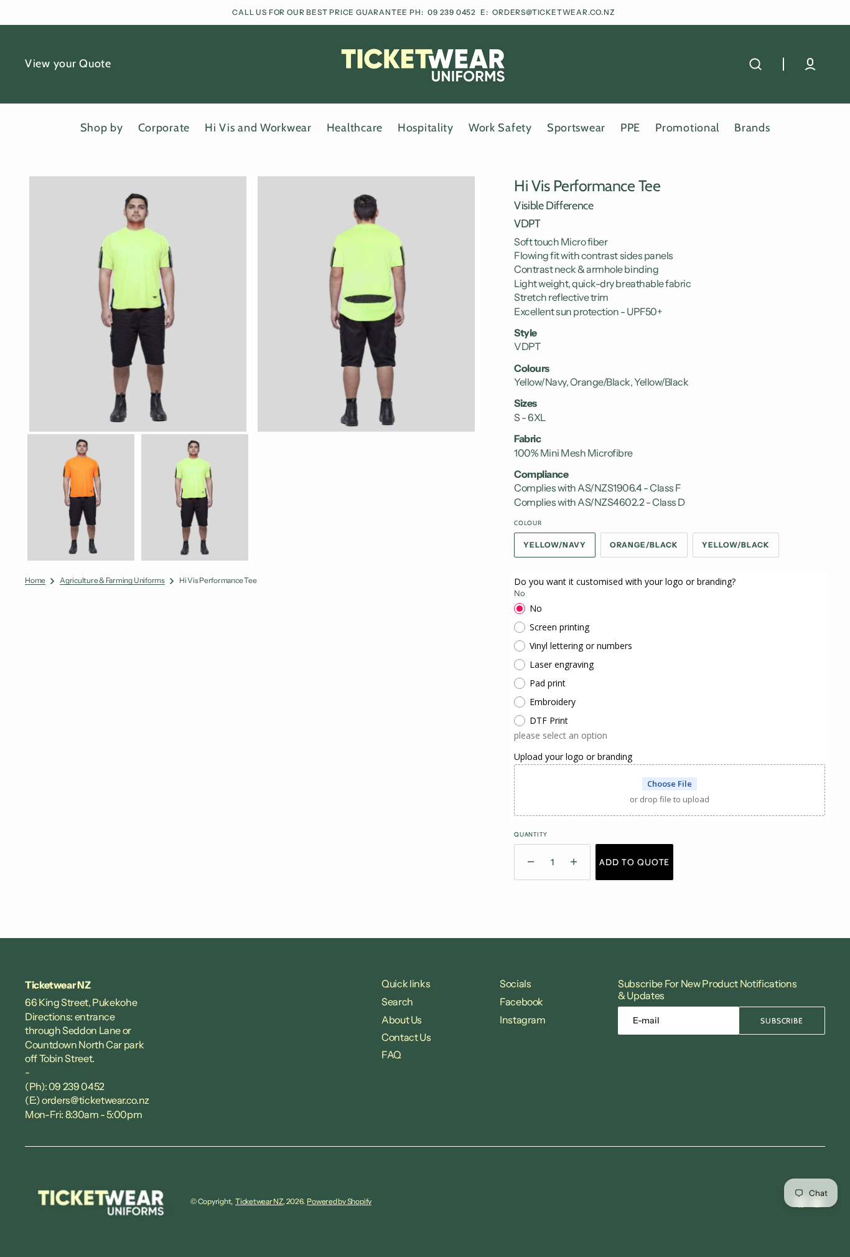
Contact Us (406, 1037)
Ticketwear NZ (259, 1201)
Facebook (521, 1001)
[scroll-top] (824, 1231)
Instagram (523, 1019)
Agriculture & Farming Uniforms (112, 580)
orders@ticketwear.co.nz (553, 12)
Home (35, 580)
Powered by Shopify (339, 1201)
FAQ (391, 1054)
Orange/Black (649, 548)
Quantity (530, 834)
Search (397, 1001)
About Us (401, 1019)
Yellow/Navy (559, 548)
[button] (755, 64)
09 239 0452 (452, 12)
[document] (252, 368)
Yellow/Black (740, 548)
